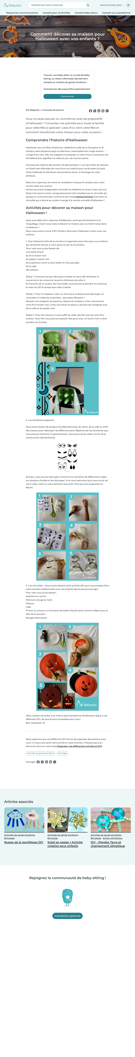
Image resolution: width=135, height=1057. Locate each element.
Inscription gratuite (67, 916)
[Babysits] (12, 5)
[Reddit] (103, 111)
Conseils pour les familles (56, 13)
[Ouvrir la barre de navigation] (128, 5)
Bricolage (62, 753)
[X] (95, 111)
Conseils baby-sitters (86, 13)
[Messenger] (107, 111)
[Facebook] (90, 111)
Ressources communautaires (22, 13)
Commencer (67, 96)
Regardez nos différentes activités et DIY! (79, 746)
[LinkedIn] (99, 111)
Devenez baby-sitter (111, 5)
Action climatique (112, 838)
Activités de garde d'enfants (40, 753)
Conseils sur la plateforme (116, 13)
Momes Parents (84, 197)
